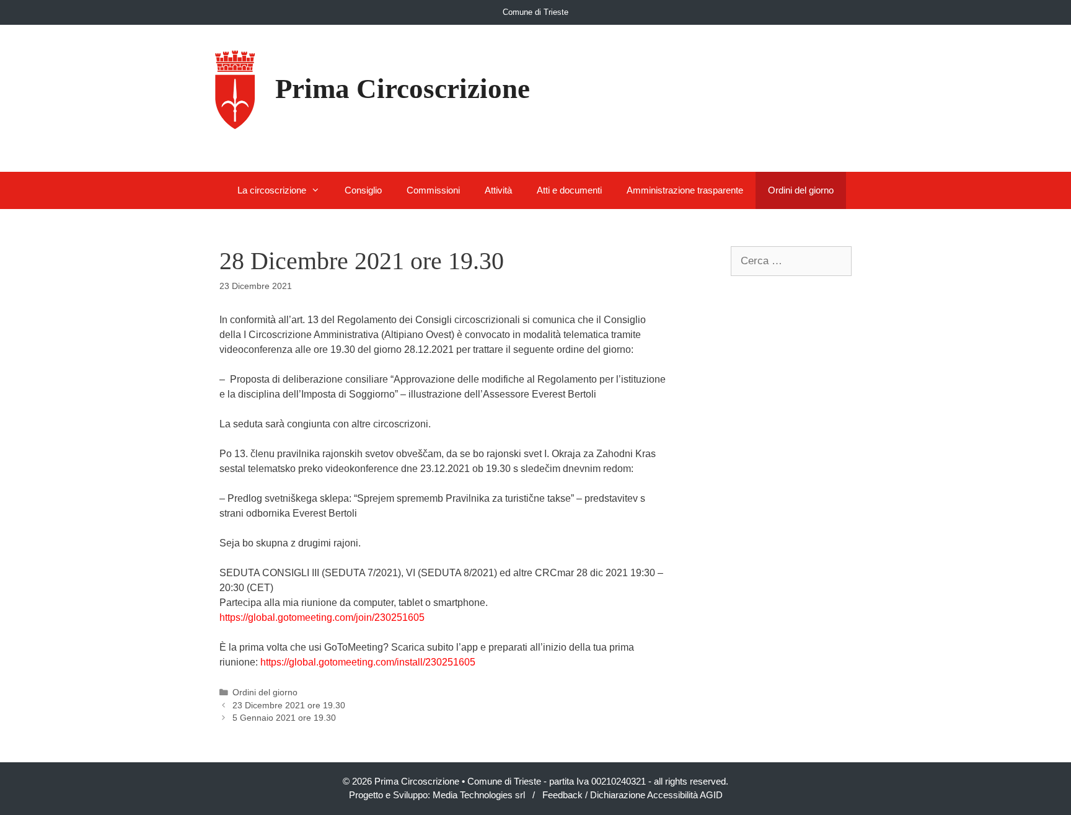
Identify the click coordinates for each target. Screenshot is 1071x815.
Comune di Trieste (535, 12)
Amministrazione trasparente (685, 190)
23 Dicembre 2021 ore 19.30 (288, 705)
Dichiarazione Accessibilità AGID (656, 795)
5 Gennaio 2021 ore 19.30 (284, 718)
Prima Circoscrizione (402, 88)
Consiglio (363, 190)
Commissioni (433, 190)
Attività (498, 190)
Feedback (562, 795)
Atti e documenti (569, 190)
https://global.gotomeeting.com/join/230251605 (322, 617)
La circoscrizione (271, 190)
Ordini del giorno (801, 190)
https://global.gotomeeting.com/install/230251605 (367, 662)
